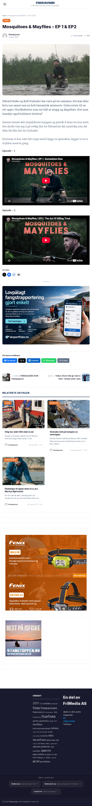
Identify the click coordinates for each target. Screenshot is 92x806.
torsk (34, 758)
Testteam (67, 724)
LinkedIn (34, 360)
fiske (36, 708)
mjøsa (35, 743)
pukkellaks (53, 743)
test (52, 754)
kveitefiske (36, 736)
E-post (64, 360)
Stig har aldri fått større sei (19, 432)
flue (55, 712)
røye (52, 747)
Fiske (6, 20)
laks (51, 735)
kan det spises (42, 732)
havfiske (37, 724)
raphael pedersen (41, 746)
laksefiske (39, 739)
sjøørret (46, 750)
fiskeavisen (49, 708)
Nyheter (54, 403)
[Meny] (4, 4)
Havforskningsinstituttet (41, 728)
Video (48, 758)
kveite (50, 732)
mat (57, 740)
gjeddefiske (44, 721)
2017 (36, 703)
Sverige (48, 754)
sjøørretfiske (38, 754)
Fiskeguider (10, 460)
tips (56, 754)
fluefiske (48, 716)
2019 (41, 704)
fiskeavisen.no (39, 712)
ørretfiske (45, 761)
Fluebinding (37, 717)
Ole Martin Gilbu (44, 743)
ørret (36, 761)
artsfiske (47, 703)
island (35, 732)
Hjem (4, 16)
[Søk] (86, 4)
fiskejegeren (49, 712)
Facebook (11, 360)
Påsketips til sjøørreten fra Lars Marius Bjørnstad (21, 490)
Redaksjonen (14, 35)
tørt (44, 758)
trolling (39, 758)
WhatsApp (50, 360)
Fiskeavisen (13, 802)
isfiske (54, 728)
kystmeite (44, 736)
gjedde (36, 721)
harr (55, 721)
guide (52, 721)
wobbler (53, 758)
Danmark (54, 704)
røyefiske (36, 751)
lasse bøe (50, 740)
